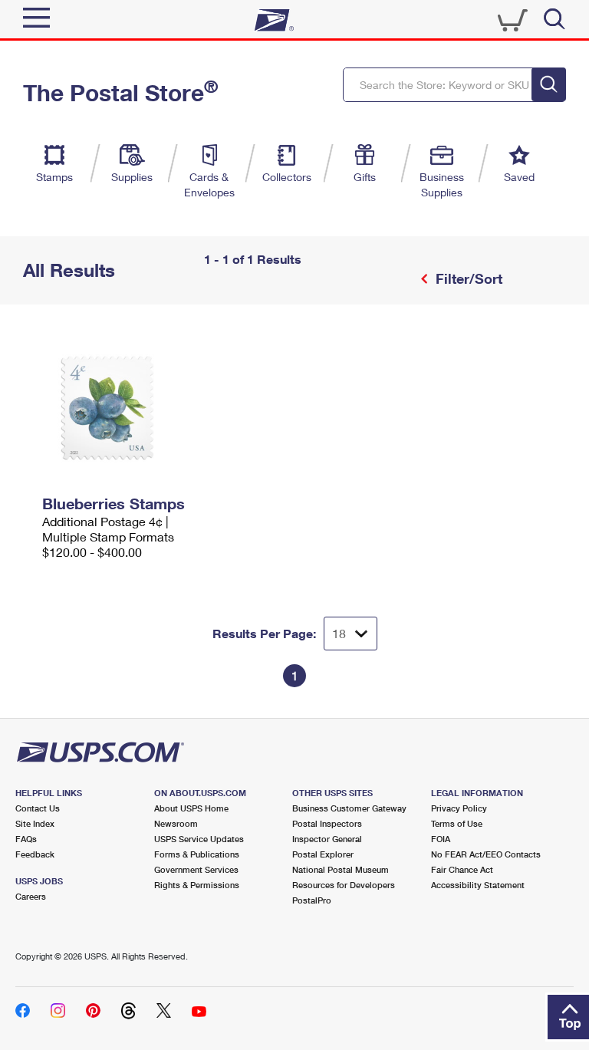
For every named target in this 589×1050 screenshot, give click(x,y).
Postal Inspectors (327, 823)
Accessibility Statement (478, 885)
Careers (30, 896)
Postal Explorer (323, 854)
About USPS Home (191, 808)
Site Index (34, 823)
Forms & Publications (196, 854)
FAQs (26, 839)
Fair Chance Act (462, 869)
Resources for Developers (343, 885)
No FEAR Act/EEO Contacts (486, 854)
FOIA (440, 839)
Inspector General (327, 839)
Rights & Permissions (196, 885)
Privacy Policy (459, 808)
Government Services (196, 869)
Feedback (34, 854)
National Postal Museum (340, 869)
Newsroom (176, 823)
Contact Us (37, 808)
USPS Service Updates (199, 839)
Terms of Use (456, 823)
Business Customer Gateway (349, 808)
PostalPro (311, 900)
